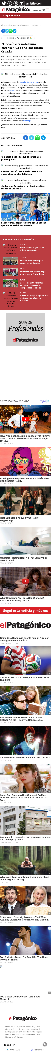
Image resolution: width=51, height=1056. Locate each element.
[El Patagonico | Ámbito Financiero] (34, 4)
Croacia (12, 90)
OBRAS (22, 269)
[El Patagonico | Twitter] (3, 4)
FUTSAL (22, 280)
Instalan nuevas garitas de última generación (32, 248)
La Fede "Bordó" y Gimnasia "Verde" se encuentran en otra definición (21, 172)
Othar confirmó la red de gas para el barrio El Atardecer (33, 272)
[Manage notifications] (45, 1044)
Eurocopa (27, 120)
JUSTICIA (23, 258)
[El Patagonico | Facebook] (9, 4)
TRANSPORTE (24, 244)
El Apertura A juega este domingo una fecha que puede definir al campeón (23, 224)
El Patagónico (6, 25)
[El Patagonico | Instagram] (15, 4)
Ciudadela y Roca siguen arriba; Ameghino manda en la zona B (23, 187)
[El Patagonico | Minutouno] (22, 4)
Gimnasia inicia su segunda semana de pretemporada (21, 158)
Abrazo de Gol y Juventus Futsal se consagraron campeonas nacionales (31, 285)
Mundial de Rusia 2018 (29, 82)
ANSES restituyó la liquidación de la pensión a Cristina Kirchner (34, 298)
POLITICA (23, 293)
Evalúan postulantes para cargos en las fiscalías (31, 261)
